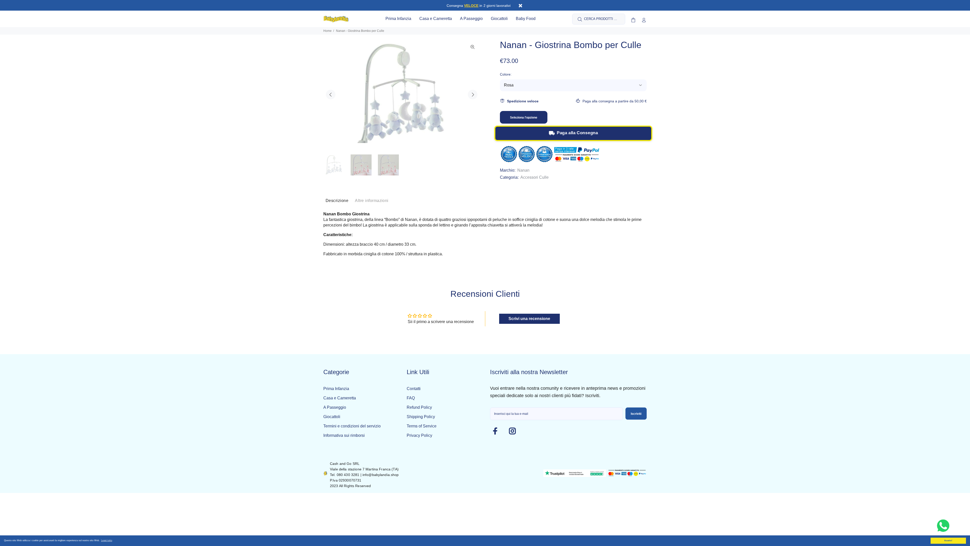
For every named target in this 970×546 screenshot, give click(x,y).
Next (472, 94)
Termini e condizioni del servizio (352, 426)
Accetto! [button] (948, 540)
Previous (330, 94)
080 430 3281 (348, 475)
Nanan (523, 170)
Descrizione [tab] (337, 200)
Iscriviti (636, 414)
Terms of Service (422, 426)
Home (327, 31)
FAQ (411, 398)
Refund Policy (419, 407)
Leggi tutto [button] (106, 540)
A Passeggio (334, 407)
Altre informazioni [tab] (372, 200)
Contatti (414, 388)
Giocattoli (331, 417)
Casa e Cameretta (339, 398)
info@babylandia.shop (380, 475)
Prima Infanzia (336, 388)
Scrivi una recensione (529, 318)
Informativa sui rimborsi (344, 435)
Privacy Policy (419, 435)
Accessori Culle (534, 177)
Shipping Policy (421, 417)
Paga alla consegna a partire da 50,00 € (615, 101)
